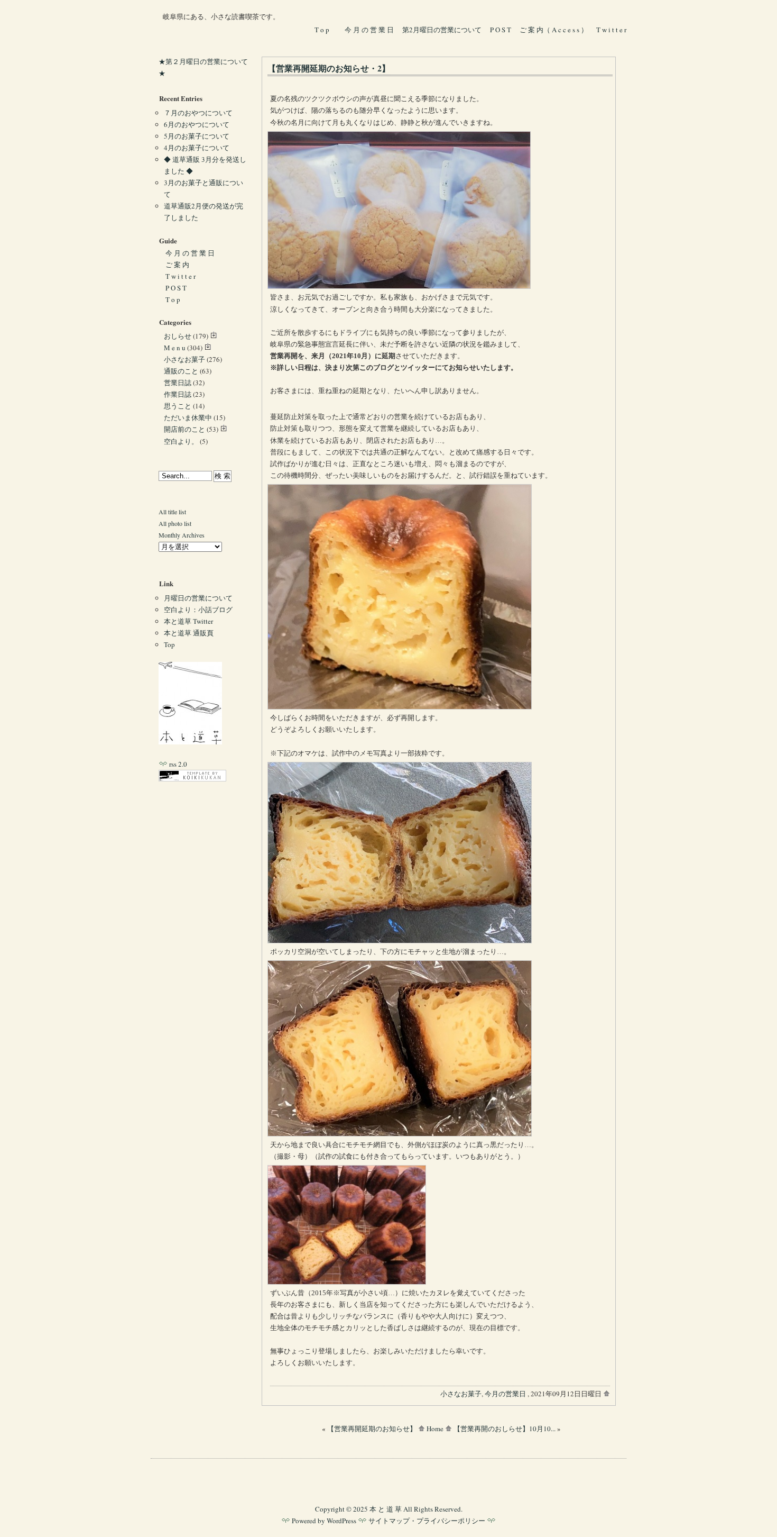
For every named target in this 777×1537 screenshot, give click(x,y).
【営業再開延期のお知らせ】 (372, 1428)
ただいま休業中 (188, 417)
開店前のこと (184, 429)
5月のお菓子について (196, 136)
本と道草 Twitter (188, 621)
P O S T (500, 29)
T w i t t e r (612, 29)
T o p (321, 29)
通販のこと (181, 371)
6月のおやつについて (196, 124)
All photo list (175, 523)
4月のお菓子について (196, 147)
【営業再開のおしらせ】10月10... (505, 1428)
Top (169, 644)
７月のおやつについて (198, 112)
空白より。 (181, 441)
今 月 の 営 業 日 (369, 29)
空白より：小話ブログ (198, 609)
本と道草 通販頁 (189, 633)
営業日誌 (177, 382)
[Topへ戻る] (190, 742)
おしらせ (177, 336)
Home (435, 1428)
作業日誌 (177, 394)
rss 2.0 (177, 764)
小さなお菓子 (461, 1393)
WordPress (341, 1520)
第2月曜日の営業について (442, 29)
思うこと (177, 406)
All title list (172, 511)
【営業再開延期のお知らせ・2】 (328, 68)
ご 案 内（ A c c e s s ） (554, 29)
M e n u (175, 347)
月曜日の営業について (198, 598)
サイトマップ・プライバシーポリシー (426, 1520)
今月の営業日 (505, 1393)
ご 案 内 (177, 264)
